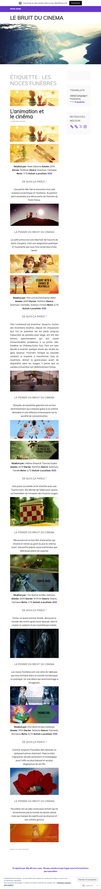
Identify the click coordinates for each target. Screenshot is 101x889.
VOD (49, 173)
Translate (79, 102)
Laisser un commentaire (19, 849)
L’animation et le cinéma (27, 114)
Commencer (75, 3)
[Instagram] (85, 127)
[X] (81, 127)
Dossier (23, 121)
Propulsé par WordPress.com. (27, 868)
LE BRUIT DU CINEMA (36, 17)
